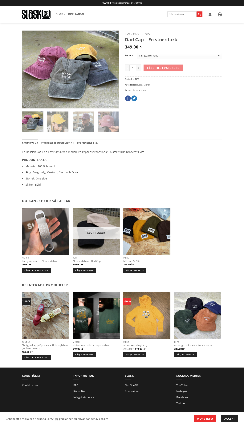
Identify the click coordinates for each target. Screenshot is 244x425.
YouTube (182, 385)
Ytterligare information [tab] (58, 143)
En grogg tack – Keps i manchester (193, 345)
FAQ (76, 385)
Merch (137, 33)
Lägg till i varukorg (163, 68)
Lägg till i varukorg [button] (36, 270)
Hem (127, 33)
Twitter (180, 403)
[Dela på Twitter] (134, 98)
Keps (147, 33)
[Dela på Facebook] (128, 98)
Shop (59, 14)
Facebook (182, 397)
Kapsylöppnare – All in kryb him (40, 261)
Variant (129, 55)
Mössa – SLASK (131, 261)
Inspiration (76, 14)
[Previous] (28, 69)
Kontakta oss (30, 385)
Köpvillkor (79, 391)
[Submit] (199, 14)
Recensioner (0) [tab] (87, 143)
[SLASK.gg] (36, 14)
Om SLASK (131, 385)
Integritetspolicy (83, 397)
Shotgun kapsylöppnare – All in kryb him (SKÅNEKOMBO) (45, 347)
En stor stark (139, 90)
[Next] (112, 69)
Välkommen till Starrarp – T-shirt (91, 345)
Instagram (182, 391)
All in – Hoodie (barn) (135, 345)
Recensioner (133, 391)
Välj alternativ (84, 270)
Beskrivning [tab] (30, 143)
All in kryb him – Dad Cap (87, 261)
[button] (210, 14)
